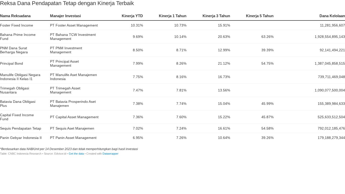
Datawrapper (110, 153)
